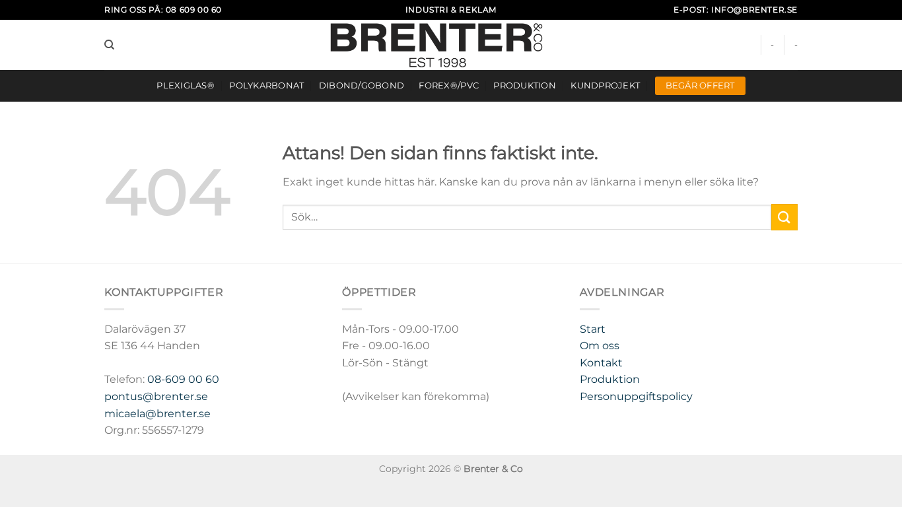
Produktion (524, 85)
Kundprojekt (605, 85)
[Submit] (784, 217)
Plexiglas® (185, 85)
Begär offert (700, 85)
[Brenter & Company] (451, 45)
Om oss (599, 345)
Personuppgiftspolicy (636, 396)
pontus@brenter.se (156, 396)
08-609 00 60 (183, 379)
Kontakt (601, 362)
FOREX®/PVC (449, 85)
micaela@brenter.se (157, 413)
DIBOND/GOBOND (361, 85)
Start (593, 329)
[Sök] (109, 44)
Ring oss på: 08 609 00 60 (163, 10)
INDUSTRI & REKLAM (451, 10)
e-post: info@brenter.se (736, 10)
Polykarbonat (266, 85)
